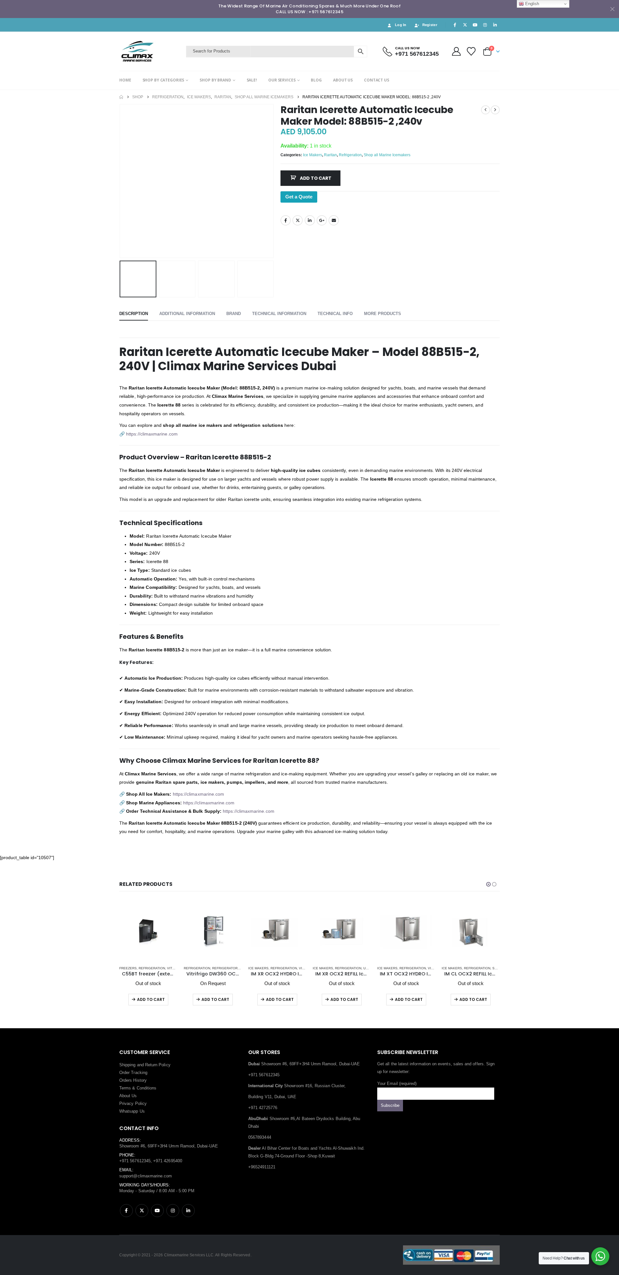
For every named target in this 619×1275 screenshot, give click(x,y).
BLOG (316, 80)
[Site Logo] (151, 51)
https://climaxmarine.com (152, 433)
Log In (401, 25)
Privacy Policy (133, 1103)
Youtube (157, 1210)
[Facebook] (455, 25)
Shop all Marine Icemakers (387, 155)
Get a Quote (298, 196)
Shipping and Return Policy (145, 1064)
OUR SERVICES (282, 80)
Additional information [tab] (187, 313)
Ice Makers (312, 155)
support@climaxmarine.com (145, 1176)
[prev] (485, 109)
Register (429, 25)
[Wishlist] (471, 51)
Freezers (128, 968)
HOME (125, 80)
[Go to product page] (148, 931)
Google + (322, 220)
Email (334, 220)
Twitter (297, 220)
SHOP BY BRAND (215, 80)
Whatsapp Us (132, 1111)
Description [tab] (133, 313)
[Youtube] (475, 25)
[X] (465, 25)
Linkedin (188, 1210)
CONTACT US (376, 80)
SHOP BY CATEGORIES (163, 80)
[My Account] (456, 51)
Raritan (330, 155)
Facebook (285, 220)
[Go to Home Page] (121, 97)
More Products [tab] (382, 313)
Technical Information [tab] (279, 313)
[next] (495, 109)
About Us (128, 1095)
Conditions (147, 1088)
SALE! (252, 80)
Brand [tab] (233, 313)
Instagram (172, 1210)
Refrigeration (350, 155)
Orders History (133, 1080)
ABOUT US (343, 80)
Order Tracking (133, 1072)
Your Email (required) (397, 1083)
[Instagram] (485, 25)
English (531, 3)
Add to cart (315, 178)
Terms (125, 1088)
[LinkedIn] (495, 25)
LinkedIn (310, 220)
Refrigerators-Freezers (235, 968)
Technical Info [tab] (335, 313)
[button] (121, 181)
